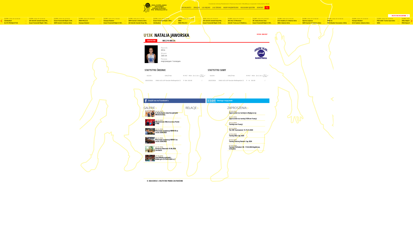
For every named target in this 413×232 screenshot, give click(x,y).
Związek (196, 7)
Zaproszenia (237, 108)
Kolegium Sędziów (248, 7)
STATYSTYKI (151, 40)
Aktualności (186, 7)
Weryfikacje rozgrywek (249, 4)
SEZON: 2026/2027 (262, 34)
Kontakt (260, 7)
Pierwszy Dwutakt (235, 4)
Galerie (149, 108)
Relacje (191, 108)
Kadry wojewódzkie (230, 7)
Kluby (267, 4)
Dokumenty (261, 4)
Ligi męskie (206, 7)
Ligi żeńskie (216, 7)
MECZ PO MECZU (169, 40)
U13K (148, 35)
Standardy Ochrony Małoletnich (219, 4)
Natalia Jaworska (171, 35)
